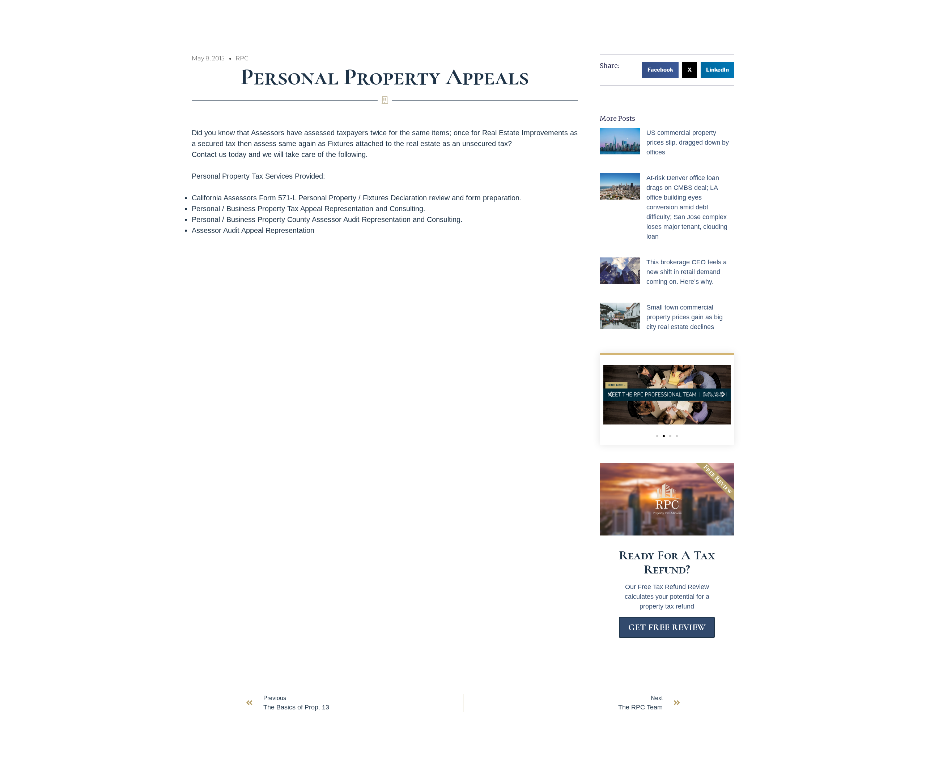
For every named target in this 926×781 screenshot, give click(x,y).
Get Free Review (666, 627)
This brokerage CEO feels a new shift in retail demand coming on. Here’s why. (686, 272)
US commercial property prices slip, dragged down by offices (687, 142)
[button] (660, 70)
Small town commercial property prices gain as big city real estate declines (684, 317)
